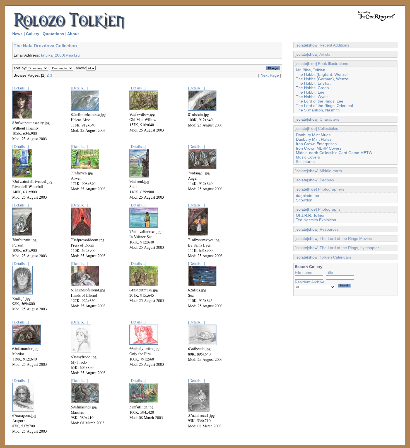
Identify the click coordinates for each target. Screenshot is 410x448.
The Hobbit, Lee (310, 92)
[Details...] (20, 88)
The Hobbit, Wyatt (312, 96)
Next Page (270, 75)
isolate (301, 45)
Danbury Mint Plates (314, 139)
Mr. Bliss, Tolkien (310, 70)
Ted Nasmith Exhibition (316, 220)
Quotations (53, 33)
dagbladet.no (307, 195)
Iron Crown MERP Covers (318, 148)
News (17, 33)
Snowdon (304, 200)
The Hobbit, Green (312, 88)
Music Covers (308, 157)
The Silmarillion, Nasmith (318, 110)
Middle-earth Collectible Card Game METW (334, 152)
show (312, 45)
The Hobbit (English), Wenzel (322, 74)
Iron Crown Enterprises (316, 144)
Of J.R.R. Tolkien (310, 215)
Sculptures (305, 161)
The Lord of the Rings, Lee (319, 101)
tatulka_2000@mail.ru (60, 55)
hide (312, 63)
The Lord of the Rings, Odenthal (324, 105)
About (73, 33)
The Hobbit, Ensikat (313, 83)
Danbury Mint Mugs (313, 135)
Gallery (32, 33)
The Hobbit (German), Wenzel (322, 79)
